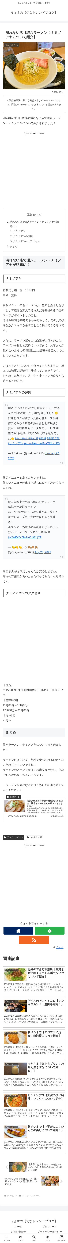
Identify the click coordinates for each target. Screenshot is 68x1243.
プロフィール (49, 1226)
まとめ (13, 246)
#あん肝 (33, 438)
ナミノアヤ (19, 231)
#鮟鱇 (42, 438)
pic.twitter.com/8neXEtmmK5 (42, 443)
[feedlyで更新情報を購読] (50, 931)
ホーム (18, 1226)
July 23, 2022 (43, 552)
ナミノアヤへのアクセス (26, 241)
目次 (29, 214)
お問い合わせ (18, 1231)
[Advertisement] (34, 170)
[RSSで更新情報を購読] (34, 940)
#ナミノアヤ (16, 443)
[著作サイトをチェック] (18, 931)
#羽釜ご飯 (53, 438)
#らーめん (21, 438)
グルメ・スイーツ (15, 837)
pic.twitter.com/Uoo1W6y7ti (24, 537)
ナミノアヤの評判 (23, 236)
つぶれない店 (36, 837)
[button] (61, 764)
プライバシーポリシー (49, 1231)
